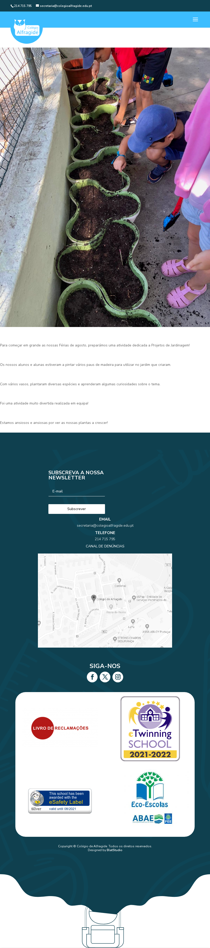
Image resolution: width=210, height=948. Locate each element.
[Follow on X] (105, 677)
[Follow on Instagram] (117, 677)
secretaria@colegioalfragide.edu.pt (105, 525)
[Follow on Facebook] (92, 677)
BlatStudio (114, 850)
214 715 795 (105, 539)
